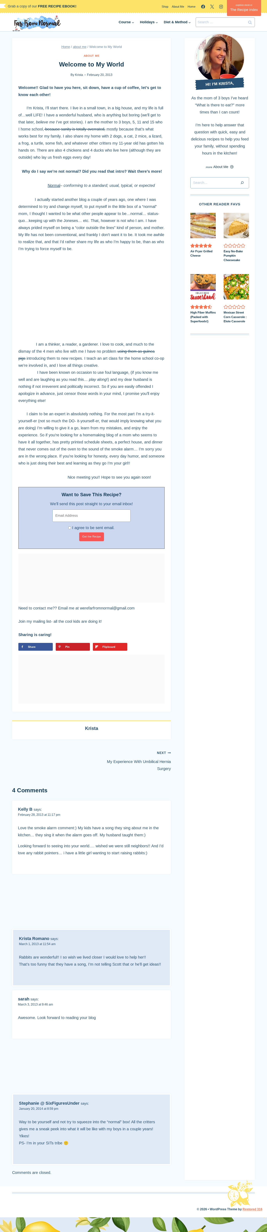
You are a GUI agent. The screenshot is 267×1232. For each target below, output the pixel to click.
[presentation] (203, 225)
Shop (165, 6)
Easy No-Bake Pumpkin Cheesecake (233, 256)
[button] (192, 246)
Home (191, 6)
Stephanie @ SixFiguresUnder (49, 1103)
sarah (23, 999)
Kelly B (25, 809)
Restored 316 (252, 1209)
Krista (79, 74)
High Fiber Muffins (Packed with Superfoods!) (203, 317)
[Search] (242, 182)
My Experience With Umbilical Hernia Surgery (139, 761)
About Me (178, 6)
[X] (212, 7)
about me (91, 55)
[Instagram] (221, 7)
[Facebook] (203, 7)
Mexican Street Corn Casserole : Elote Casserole (235, 317)
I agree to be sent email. (93, 528)
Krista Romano (34, 938)
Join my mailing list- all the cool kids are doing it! (60, 621)
